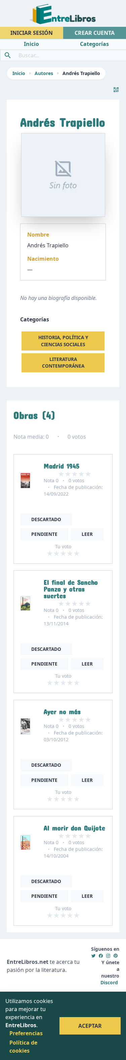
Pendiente (44, 534)
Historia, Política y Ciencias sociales (63, 340)
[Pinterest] (115, 955)
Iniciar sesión (31, 33)
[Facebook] (100, 955)
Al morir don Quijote (74, 826)
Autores (44, 73)
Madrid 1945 (61, 464)
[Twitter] (93, 955)
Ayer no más (62, 710)
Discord (109, 982)
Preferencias (26, 1033)
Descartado (46, 519)
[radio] (49, 553)
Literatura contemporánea (63, 362)
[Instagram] (108, 955)
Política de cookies (23, 1046)
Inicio (18, 73)
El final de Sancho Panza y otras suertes (71, 587)
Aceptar (90, 1026)
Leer (87, 534)
